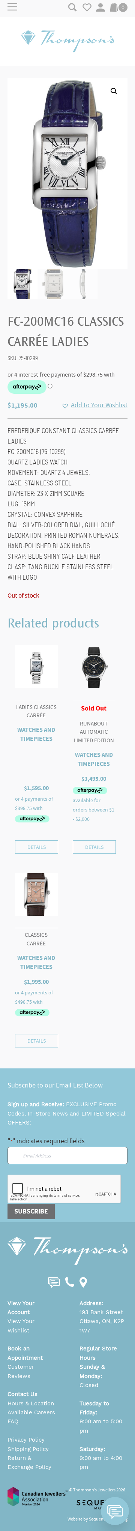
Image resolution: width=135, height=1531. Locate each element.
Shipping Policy (28, 1449)
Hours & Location (31, 1403)
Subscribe (31, 1211)
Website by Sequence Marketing (98, 1519)
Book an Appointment (25, 1353)
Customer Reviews (21, 1371)
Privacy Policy (26, 1439)
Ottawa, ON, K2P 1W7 (102, 1326)
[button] (114, 91)
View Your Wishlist (21, 1326)
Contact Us (23, 1394)
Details (36, 847)
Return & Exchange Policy (29, 1462)
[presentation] (65, 1189)
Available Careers (31, 1412)
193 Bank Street (101, 1312)
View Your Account (21, 1308)
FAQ (13, 1421)
